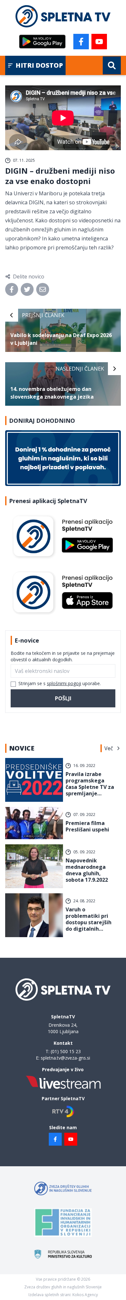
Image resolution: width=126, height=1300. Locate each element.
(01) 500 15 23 (66, 1051)
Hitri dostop (39, 65)
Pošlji (63, 698)
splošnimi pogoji (64, 683)
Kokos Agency (85, 1294)
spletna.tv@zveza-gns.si (65, 1058)
